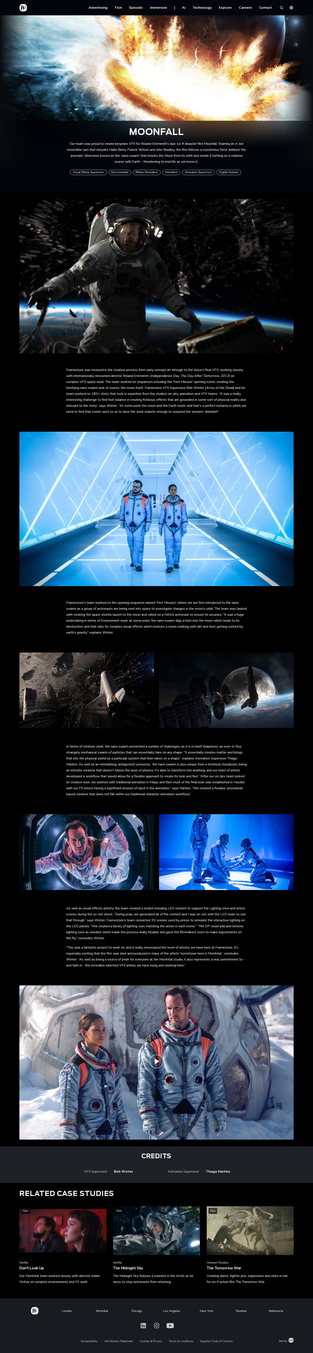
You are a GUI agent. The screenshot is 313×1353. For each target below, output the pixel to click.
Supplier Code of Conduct (216, 1341)
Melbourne (276, 1311)
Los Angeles (171, 1311)
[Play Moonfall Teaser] (156, 1062)
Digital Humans (228, 172)
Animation (171, 172)
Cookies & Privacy (150, 1341)
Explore (225, 7)
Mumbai (241, 1311)
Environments (119, 172)
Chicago (136, 1311)
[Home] (35, 1310)
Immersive (158, 7)
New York (206, 1311)
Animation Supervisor (198, 172)
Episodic (136, 7)
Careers (245, 7)
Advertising (98, 7)
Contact (265, 7)
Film (118, 7)
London (67, 1311)
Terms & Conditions (181, 1341)
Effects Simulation (147, 172)
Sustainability (89, 1341)
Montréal (102, 1311)
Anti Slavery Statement (118, 1341)
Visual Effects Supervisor (88, 172)
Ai (183, 7)
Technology (202, 7)
